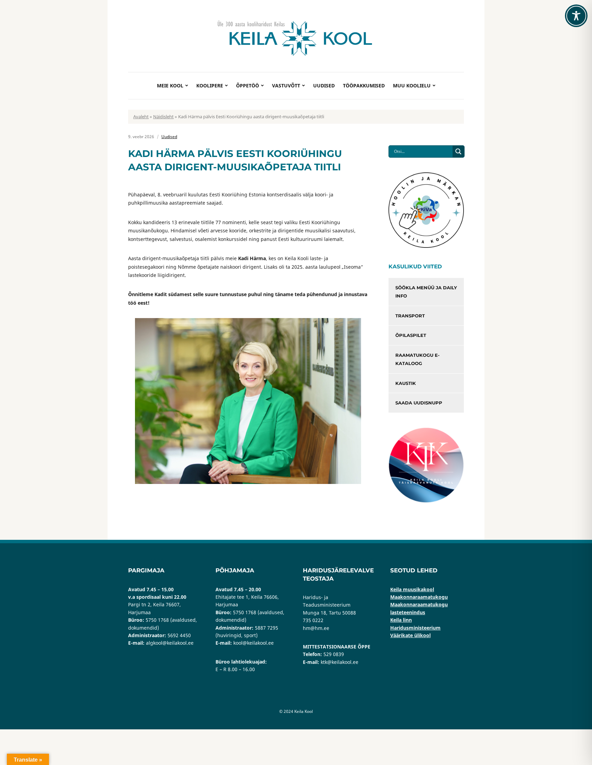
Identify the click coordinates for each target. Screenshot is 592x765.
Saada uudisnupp (418, 402)
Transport (410, 315)
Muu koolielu (412, 85)
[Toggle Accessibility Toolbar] (576, 15)
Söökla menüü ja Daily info (426, 292)
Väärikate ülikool (410, 635)
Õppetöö (247, 85)
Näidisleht (163, 116)
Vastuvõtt (286, 85)
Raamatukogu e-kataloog (417, 359)
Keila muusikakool (412, 589)
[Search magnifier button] (458, 151)
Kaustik (405, 383)
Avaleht (141, 116)
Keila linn (401, 620)
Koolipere (209, 85)
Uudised (324, 85)
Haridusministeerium (415, 627)
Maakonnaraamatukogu (419, 597)
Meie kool (170, 85)
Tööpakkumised (364, 85)
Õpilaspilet (410, 335)
